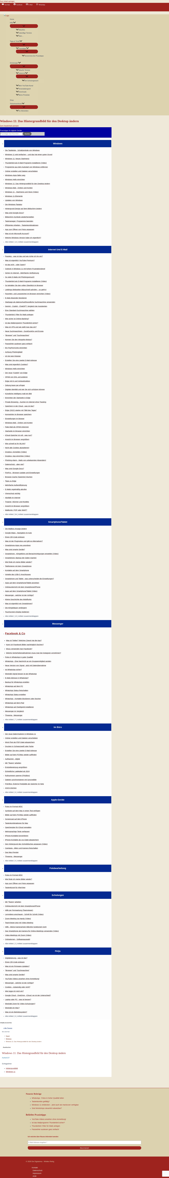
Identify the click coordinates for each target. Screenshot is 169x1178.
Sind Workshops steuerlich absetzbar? (47, 1108)
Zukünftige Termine (25, 33)
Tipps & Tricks (15, 41)
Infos (11, 23)
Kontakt (35, 1168)
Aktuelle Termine (24, 70)
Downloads (22, 92)
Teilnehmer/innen (16, 104)
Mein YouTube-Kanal (25, 85)
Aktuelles (21, 30)
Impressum (37, 1173)
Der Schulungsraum (31, 80)
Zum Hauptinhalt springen (9, 126)
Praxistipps (22, 48)
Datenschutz (37, 1170)
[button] (7, 10)
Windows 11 (10, 1072)
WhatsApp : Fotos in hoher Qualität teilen (48, 1098)
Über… (20, 36)
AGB (34, 1176)
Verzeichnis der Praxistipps (34, 56)
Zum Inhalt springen (7, 1)
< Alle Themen (7, 1028)
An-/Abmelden (23, 111)
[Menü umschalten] (24, 26)
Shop (12, 100)
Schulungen (14, 63)
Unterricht (21, 73)
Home (12, 19)
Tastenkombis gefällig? (41, 1101)
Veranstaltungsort (24, 89)
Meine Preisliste (24, 95)
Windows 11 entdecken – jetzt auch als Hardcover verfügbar (55, 1105)
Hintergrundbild (12, 1068)
